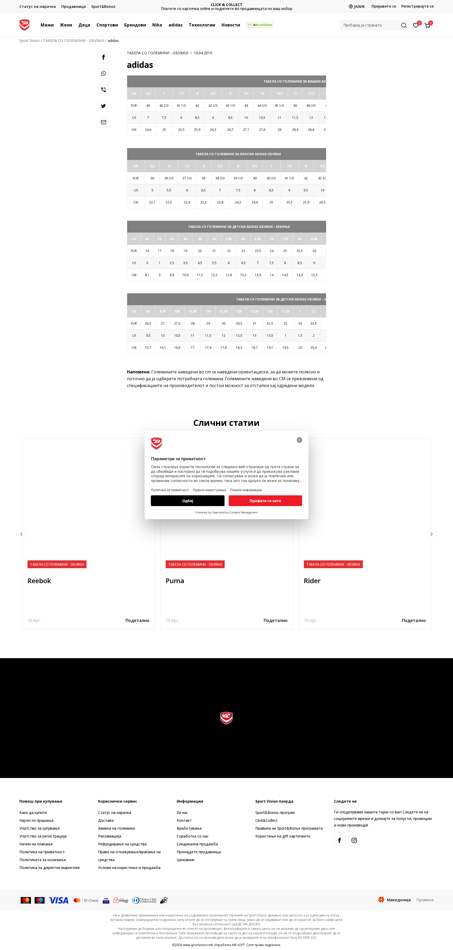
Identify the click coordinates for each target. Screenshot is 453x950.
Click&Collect (266, 820)
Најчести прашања (36, 820)
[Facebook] (103, 57)
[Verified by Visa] (106, 900)
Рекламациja (109, 836)
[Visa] (58, 900)
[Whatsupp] (103, 73)
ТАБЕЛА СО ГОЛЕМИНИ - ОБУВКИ (73, 40)
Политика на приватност (42, 851)
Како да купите (33, 812)
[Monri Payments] (120, 900)
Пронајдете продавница (199, 851)
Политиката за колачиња (42, 859)
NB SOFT (238, 945)
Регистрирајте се (417, 6)
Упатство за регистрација (43, 836)
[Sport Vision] (24, 24)
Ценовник (186, 859)
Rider (312, 580)
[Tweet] (103, 106)
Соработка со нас (193, 836)
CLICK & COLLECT (226, 5)
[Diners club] (144, 900)
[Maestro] (40, 900)
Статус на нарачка (114, 812)
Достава (106, 820)
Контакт (184, 820)
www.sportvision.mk (198, 945)
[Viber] (103, 89)
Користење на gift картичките (282, 836)
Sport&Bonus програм (275, 812)
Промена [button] (425, 899)
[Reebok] (88, 504)
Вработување (189, 828)
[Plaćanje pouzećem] (164, 900)
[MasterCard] (26, 900)
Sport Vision (29, 40)
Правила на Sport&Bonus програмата (289, 828)
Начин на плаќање (36, 843)
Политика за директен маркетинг (49, 867)
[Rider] (365, 504)
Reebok (39, 580)
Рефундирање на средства (122, 843)
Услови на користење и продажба (129, 867)
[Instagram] (354, 840)
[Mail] (103, 122)
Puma (175, 580)
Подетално (137, 620)
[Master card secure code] (86, 900)
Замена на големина (116, 828)
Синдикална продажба (197, 843)
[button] (56, 24)
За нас (182, 812)
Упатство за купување (39, 828)
